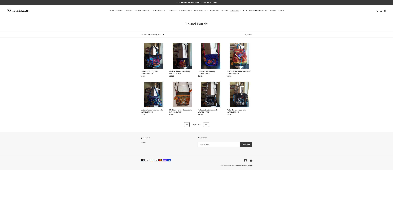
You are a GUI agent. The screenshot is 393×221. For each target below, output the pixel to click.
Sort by (143, 34)
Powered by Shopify (246, 165)
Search (143, 143)
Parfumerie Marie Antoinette (233, 165)
